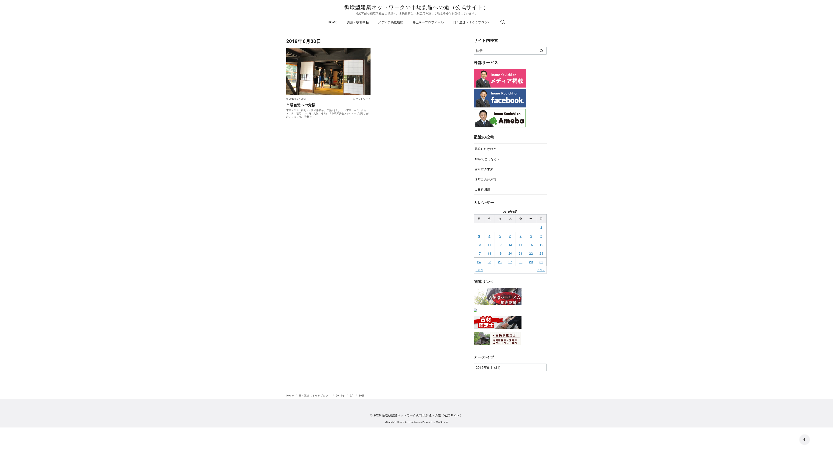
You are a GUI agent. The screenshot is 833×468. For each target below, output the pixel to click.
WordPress (442, 422)
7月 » (541, 269)
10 (479, 244)
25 (489, 261)
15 (531, 244)
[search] (541, 51)
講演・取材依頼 (358, 22)
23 (541, 253)
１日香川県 (482, 189)
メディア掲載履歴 (390, 22)
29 (531, 261)
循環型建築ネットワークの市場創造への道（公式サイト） (416, 7)
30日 (362, 395)
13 (510, 244)
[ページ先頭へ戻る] (805, 440)
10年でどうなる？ (487, 158)
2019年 (341, 395)
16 (541, 244)
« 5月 (479, 269)
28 (520, 261)
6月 (352, 395)
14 (520, 244)
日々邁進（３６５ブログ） (472, 22)
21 (520, 253)
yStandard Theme (395, 422)
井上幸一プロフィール (428, 22)
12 (500, 244)
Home (290, 395)
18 (489, 253)
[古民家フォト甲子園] (475, 312)
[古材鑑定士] (497, 329)
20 (510, 253)
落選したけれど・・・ (490, 148)
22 (531, 253)
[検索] (502, 22)
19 (500, 253)
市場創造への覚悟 (300, 104)
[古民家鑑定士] (497, 346)
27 (510, 261)
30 (541, 261)
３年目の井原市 (486, 179)
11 (489, 244)
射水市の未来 (484, 169)
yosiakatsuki (415, 422)
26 (500, 261)
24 (479, 261)
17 (479, 253)
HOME (333, 22)
